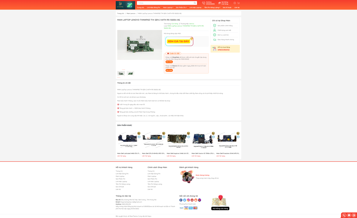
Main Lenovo (131, 13)
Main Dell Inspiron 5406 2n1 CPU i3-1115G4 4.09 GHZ (178, 153)
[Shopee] (195, 200)
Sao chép (169, 62)
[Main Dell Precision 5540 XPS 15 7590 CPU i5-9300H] (228, 140)
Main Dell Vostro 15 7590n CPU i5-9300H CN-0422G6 (203, 153)
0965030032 (224, 49)
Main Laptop (167, 7)
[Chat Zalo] (354, 215)
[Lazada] (199, 200)
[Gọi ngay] (344, 215)
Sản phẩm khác (124, 125)
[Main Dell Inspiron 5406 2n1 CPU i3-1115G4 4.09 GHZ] (178, 140)
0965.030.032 (126, 204)
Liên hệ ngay (121, 156)
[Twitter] (184, 200)
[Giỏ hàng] (239, 3)
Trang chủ (140, 7)
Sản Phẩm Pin (181, 7)
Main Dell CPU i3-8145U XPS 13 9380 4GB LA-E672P (153, 153)
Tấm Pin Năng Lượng (211, 7)
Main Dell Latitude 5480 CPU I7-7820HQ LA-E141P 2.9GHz (129, 153)
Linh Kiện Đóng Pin (153, 7)
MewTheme (134, 216)
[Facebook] (180, 200)
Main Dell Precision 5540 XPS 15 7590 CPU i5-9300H (228, 153)
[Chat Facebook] (349, 215)
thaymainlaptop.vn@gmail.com (131, 202)
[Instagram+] (188, 200)
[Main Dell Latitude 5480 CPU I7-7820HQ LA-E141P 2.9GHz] (129, 140)
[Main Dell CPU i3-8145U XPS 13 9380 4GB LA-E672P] (153, 140)
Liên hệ (236, 7)
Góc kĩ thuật (227, 7)
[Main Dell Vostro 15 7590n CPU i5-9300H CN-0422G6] (203, 140)
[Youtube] (192, 200)
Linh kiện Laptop (195, 7)
